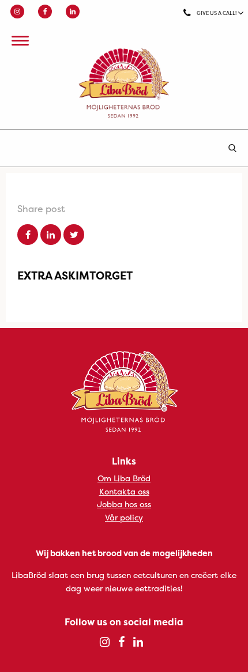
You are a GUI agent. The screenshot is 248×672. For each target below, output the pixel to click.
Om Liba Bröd (124, 478)
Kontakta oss (124, 491)
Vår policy (124, 517)
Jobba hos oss (124, 504)
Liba (124, 83)
